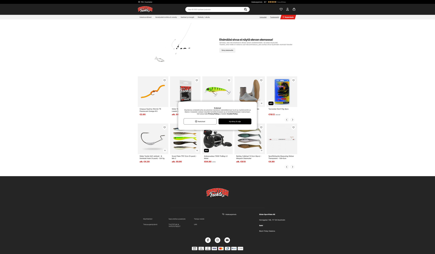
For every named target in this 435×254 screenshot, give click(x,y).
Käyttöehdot (147, 219)
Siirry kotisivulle (227, 50)
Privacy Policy (213, 114)
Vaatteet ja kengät (187, 17)
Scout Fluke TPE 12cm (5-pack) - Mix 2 (184, 157)
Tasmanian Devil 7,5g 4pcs (278, 109)
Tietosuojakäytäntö (150, 224)
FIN (146, 2)
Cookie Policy (232, 114)
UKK (195, 224)
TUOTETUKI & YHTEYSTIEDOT (174, 225)
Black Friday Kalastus (267, 231)
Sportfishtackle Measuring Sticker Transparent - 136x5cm (281, 157)
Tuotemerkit (274, 17)
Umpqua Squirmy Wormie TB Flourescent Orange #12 (150, 110)
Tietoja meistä (199, 219)
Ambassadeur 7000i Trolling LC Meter (216, 157)
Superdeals (289, 17)
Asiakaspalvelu (256, 2)
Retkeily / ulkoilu (204, 17)
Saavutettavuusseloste (177, 219)
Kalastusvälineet (146, 17)
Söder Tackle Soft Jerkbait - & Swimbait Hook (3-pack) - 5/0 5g (152, 157)
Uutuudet (263, 17)
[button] (280, 2)
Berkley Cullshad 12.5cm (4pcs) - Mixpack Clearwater (248, 157)
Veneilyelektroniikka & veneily (166, 17)
